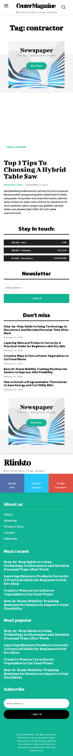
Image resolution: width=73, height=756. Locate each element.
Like (64, 242)
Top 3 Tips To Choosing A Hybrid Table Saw (35, 169)
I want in (37, 298)
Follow (62, 250)
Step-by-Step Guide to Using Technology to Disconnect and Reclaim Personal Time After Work (36, 329)
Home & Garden (16, 147)
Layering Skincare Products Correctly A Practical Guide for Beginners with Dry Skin (34, 344)
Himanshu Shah (13, 185)
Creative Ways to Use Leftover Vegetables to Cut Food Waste (36, 357)
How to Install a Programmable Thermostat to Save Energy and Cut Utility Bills (35, 384)
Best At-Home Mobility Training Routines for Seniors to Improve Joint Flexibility (35, 371)
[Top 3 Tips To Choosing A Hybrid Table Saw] (36, 125)
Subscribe (60, 258)
